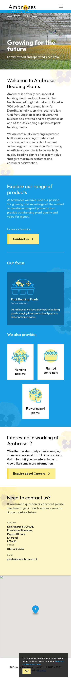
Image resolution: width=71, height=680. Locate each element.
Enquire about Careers (29, 473)
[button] (35, 611)
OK (26, 671)
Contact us (21, 239)
